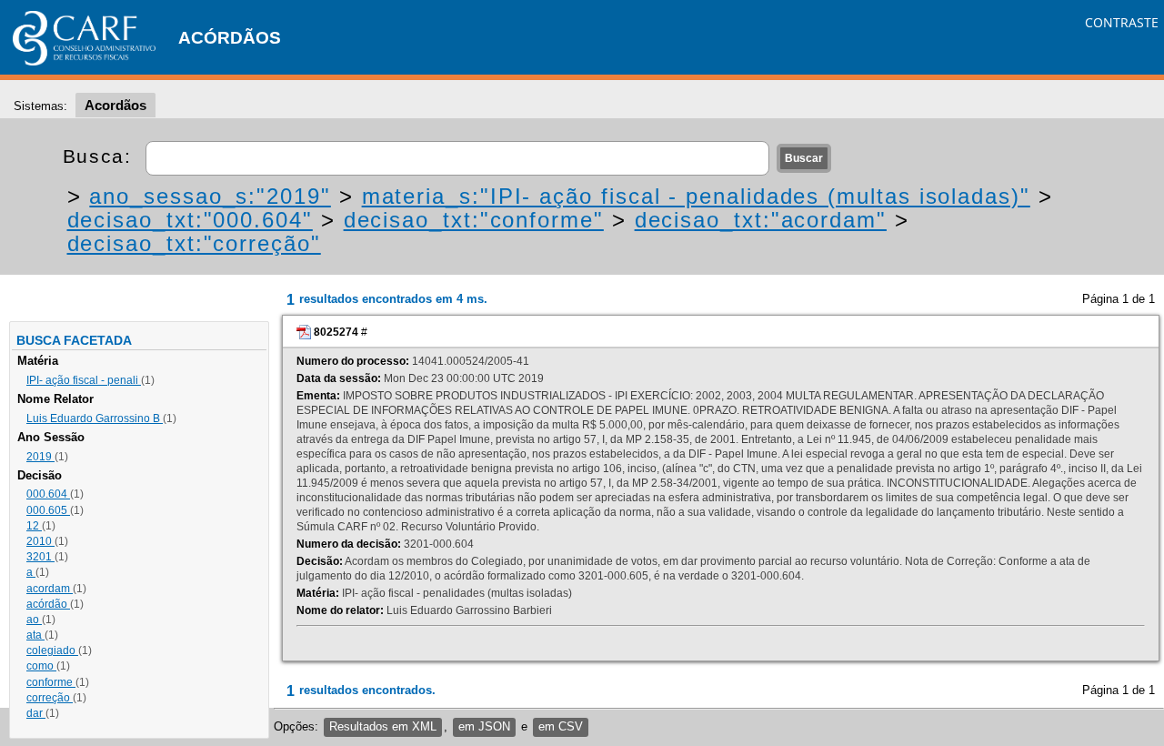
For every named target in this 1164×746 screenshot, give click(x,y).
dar (35, 713)
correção (49, 697)
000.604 (48, 494)
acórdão (48, 604)
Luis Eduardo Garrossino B (94, 418)
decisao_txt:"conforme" (474, 219)
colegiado (52, 650)
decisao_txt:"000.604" (190, 219)
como (41, 666)
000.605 (48, 510)
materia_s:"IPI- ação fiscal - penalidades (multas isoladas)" (696, 196)
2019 (40, 456)
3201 (40, 556)
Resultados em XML (382, 726)
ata (35, 635)
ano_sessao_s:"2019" (209, 196)
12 (34, 525)
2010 (40, 541)
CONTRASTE (1122, 22)
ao (34, 619)
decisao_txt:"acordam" (761, 219)
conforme (50, 682)
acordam (49, 588)
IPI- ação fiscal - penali (83, 380)
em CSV (560, 726)
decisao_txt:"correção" (194, 243)
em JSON (484, 726)
